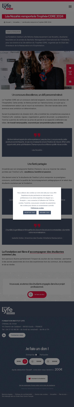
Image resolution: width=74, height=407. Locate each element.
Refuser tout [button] (45, 212)
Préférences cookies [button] (37, 208)
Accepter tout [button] (29, 212)
